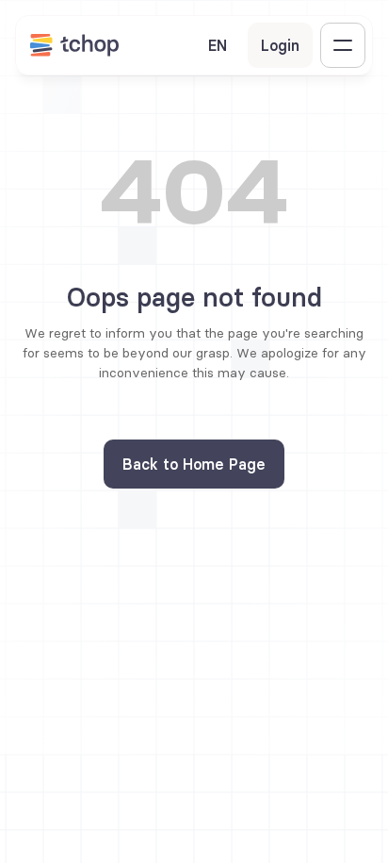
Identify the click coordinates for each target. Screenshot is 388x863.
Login (280, 45)
